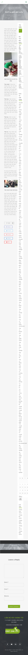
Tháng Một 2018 (20, 533)
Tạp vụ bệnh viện (20, 305)
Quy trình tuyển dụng (20, 298)
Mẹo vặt (20, 266)
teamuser (10, 15)
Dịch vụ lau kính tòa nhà (20, 191)
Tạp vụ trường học (20, 372)
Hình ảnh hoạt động (20, 80)
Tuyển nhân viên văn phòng (20, 438)
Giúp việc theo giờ (20, 225)
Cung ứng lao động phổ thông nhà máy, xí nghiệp (20, 127)
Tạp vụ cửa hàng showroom (20, 323)
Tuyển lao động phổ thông (20, 413)
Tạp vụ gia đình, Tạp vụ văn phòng (20, 49)
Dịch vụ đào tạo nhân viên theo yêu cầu (20, 160)
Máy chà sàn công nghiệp (20, 246)
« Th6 (20, 499)
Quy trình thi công (20, 291)
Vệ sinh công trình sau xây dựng (20, 457)
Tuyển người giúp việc (20, 421)
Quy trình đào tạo (20, 284)
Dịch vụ (20, 151)
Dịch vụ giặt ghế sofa (14, 7)
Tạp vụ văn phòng (20, 379)
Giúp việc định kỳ (20, 206)
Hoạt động (20, 236)
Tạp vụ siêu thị (20, 355)
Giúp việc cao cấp (20, 199)
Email (6, 589)
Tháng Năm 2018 (20, 522)
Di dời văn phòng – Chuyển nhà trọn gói (20, 142)
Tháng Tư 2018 (20, 527)
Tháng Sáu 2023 (20, 511)
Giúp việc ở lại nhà (20, 218)
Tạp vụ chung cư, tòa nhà (20, 313)
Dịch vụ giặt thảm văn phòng (20, 182)
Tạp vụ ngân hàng (20, 338)
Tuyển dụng (20, 407)
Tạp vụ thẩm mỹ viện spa (20, 363)
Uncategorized (20, 443)
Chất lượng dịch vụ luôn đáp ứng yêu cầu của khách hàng (20, 62)
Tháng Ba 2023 (20, 516)
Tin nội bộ (19, 385)
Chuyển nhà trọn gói (20, 105)
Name (6, 582)
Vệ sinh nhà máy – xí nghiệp (20, 468)
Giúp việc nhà (20, 212)
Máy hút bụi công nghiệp (20, 255)
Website (6, 596)
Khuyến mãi (20, 240)
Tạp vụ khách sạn (20, 331)
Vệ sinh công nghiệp (20, 448)
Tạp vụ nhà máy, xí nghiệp (20, 346)
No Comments (14, 16)
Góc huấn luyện (20, 232)
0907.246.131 (12, 631)
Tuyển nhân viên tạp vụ (20, 429)
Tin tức (20, 390)
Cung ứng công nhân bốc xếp (20, 113)
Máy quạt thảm (20, 262)
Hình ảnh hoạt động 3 (20, 73)
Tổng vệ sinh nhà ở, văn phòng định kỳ (20, 398)
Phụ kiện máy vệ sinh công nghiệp (20, 274)
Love (10, 222)
